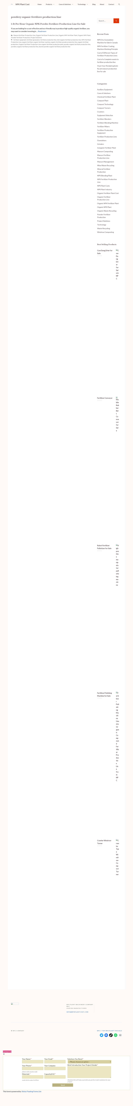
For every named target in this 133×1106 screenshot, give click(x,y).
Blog (94, 4)
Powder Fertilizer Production (20, 37)
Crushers (100, 112)
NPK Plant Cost (23, 4)
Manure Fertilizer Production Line (24, 35)
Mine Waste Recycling (105, 165)
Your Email (48, 1059)
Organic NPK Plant (84, 35)
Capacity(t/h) (49, 1074)
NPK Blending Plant (104, 176)
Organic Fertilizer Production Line (47, 35)
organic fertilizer (27, 42)
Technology (82, 4)
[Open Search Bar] (119, 4)
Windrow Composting (105, 232)
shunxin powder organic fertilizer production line (54, 46)
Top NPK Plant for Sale (112, 1030)
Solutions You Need (75, 1059)
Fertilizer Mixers (103, 126)
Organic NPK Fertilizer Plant (68, 35)
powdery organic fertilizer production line (24, 46)
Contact (111, 4)
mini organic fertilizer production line (69, 40)
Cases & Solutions (65, 4)
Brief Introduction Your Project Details (82, 1065)
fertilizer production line (48, 40)
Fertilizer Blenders (104, 119)
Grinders (100, 144)
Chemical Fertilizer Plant (106, 97)
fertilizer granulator (33, 40)
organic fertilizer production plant (52, 44)
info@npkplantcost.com (77, 1012)
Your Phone (27, 1066)
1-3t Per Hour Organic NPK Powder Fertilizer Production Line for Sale (48, 24)
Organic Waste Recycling (106, 211)
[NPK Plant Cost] (13, 4)
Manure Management (105, 162)
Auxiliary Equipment (104, 89)
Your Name (26, 1059)
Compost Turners (104, 108)
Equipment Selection (105, 115)
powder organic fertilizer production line (77, 44)
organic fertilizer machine (41, 42)
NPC (99, 1030)
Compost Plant (102, 100)
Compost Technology (105, 104)
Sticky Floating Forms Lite (31, 1091)
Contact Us (7, 1052)
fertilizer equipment (19, 40)
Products (49, 4)
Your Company (49, 1066)
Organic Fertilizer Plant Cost (108, 193)
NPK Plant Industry (104, 189)
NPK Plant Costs (103, 186)
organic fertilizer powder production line (64, 42)
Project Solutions (36, 37)
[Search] (116, 20)
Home (40, 4)
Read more (42, 31)
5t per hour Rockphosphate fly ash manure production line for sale (107, 69)
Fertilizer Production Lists (107, 137)
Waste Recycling (103, 228)
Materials (26, 1074)
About (102, 4)
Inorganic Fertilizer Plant (106, 148)
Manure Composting (105, 151)
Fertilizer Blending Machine (107, 123)
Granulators (101, 140)
